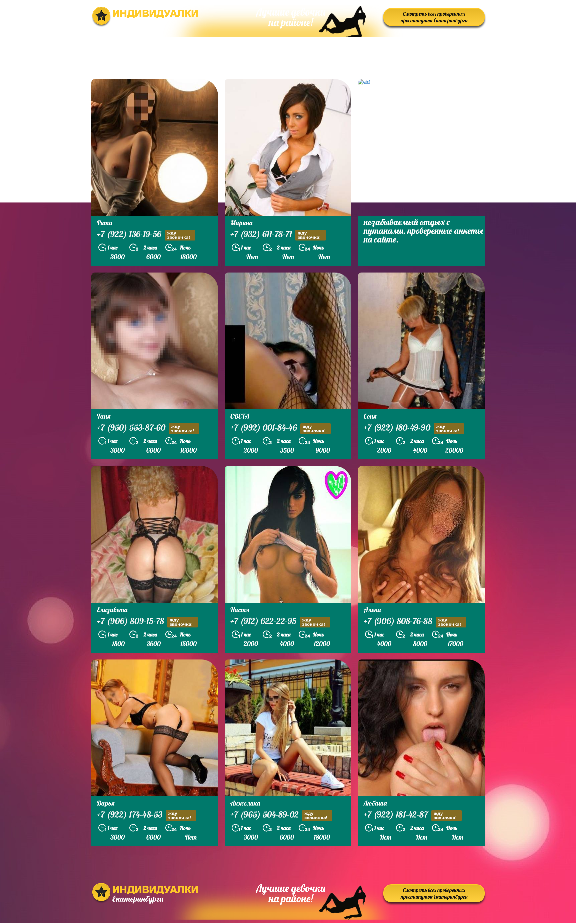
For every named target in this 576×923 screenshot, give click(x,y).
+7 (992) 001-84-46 (278, 428)
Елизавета (112, 609)
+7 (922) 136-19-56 (143, 234)
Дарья (106, 803)
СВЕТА (239, 416)
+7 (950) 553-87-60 (145, 428)
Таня (104, 416)
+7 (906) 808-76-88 (412, 621)
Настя (239, 609)
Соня (370, 416)
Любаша (375, 803)
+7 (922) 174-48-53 (144, 815)
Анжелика (245, 803)
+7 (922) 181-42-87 (410, 815)
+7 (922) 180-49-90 (411, 428)
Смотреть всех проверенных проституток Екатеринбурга (434, 17)
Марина (241, 222)
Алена (372, 609)
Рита (104, 222)
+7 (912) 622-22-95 (277, 621)
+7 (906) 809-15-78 (145, 621)
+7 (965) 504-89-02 (278, 815)
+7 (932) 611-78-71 (275, 234)
